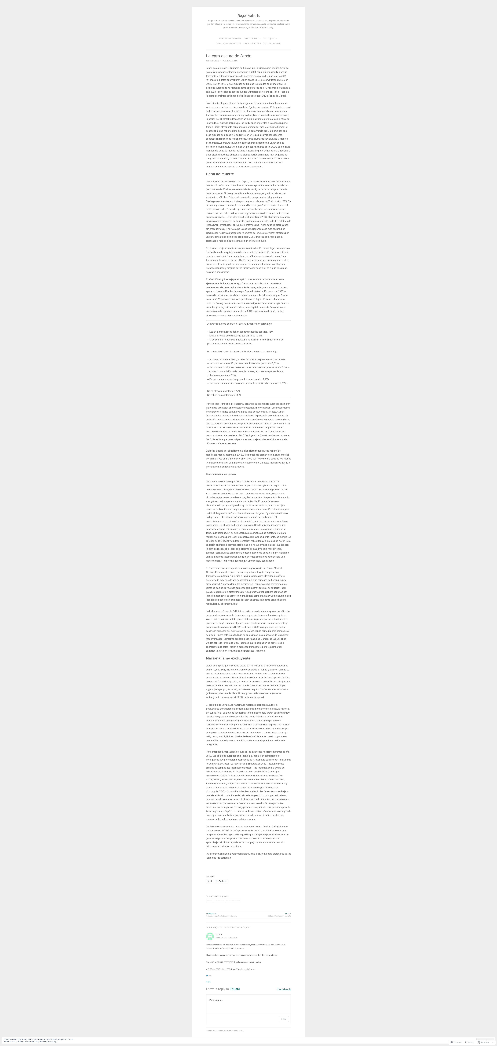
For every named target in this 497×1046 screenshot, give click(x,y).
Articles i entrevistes (230, 39)
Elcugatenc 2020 (272, 44)
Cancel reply (284, 989)
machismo (219, 901)
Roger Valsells (248, 16)
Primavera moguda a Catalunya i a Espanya (221, 915)
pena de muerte (233, 901)
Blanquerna (222, 896)
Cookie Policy (51, 1042)
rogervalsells (230, 61)
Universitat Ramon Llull (229, 44)
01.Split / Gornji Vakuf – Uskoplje (279, 915)
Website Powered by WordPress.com (224, 1031)
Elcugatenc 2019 (252, 44)
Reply (208, 982)
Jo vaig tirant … (252, 39)
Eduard (235, 989)
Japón (209, 901)
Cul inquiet (269, 39)
